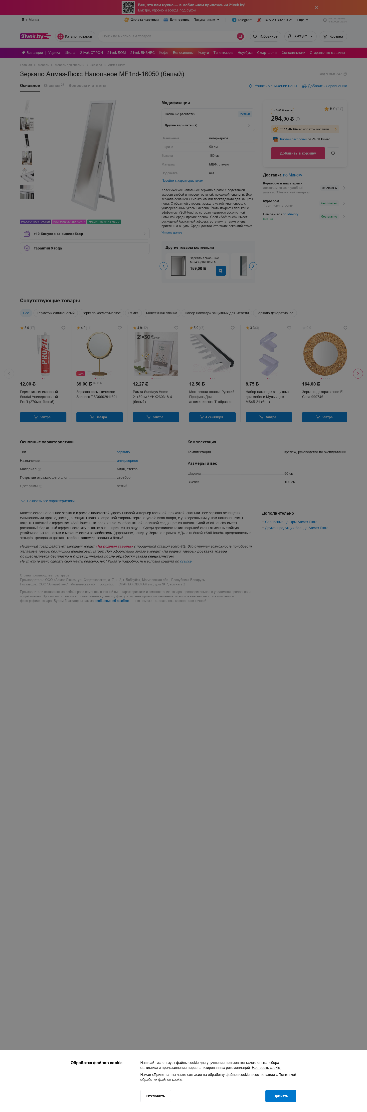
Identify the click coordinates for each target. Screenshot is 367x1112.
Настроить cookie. (266, 1068)
